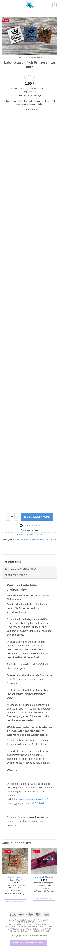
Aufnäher (19, 539)
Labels (20, 58)
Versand (32, 92)
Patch (53, 539)
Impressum (44, 920)
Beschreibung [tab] (13, 562)
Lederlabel (34, 539)
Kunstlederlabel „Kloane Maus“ (15, 878)
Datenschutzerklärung (22, 920)
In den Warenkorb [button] (15, 901)
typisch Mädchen (34, 58)
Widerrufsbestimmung (29, 922)
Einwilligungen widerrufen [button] (23, 929)
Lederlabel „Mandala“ (44, 877)
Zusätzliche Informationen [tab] (20, 569)
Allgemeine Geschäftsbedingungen (30, 931)
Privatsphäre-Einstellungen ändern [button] (29, 924)
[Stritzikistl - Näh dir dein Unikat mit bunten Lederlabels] (29, 5)
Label (26, 539)
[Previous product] (32, 77)
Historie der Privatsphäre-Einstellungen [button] (29, 927)
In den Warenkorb (36, 516)
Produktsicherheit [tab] (16, 575)
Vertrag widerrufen (28, 942)
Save (6, 20)
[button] (4, 5)
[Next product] (26, 77)
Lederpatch (45, 539)
